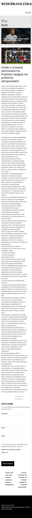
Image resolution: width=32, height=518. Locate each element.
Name (3, 427)
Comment (4, 413)
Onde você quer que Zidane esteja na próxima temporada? (15, 39)
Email (3, 436)
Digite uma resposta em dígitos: (11, 449)
